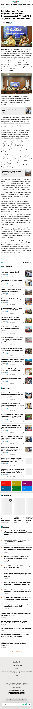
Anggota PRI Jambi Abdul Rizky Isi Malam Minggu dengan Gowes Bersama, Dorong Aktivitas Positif (17, 583)
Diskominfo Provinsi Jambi (7, 256)
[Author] (3, 23)
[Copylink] (26, 704)
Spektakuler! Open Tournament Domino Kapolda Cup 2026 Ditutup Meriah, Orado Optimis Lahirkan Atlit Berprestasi (18, 549)
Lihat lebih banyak (15, 651)
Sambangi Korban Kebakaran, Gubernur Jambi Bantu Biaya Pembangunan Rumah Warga (12, 350)
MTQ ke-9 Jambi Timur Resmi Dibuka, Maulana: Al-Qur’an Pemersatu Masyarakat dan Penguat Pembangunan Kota (17, 558)
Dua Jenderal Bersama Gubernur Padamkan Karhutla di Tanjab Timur (10, 318)
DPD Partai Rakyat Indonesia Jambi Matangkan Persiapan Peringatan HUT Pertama (16, 541)
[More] (23, 276)
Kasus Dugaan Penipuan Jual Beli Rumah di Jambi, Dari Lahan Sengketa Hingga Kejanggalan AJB (12, 339)
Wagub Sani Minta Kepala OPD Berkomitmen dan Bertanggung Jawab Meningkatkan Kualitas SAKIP (11, 449)
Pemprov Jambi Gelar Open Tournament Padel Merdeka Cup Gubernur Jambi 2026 (16, 614)
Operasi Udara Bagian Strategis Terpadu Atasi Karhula (12, 299)
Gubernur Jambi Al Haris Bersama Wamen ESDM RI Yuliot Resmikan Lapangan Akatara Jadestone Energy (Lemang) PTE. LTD (12, 470)
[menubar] (2, 1)
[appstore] (12, 693)
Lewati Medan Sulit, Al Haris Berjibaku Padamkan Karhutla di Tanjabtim (11, 309)
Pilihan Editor (6, 495)
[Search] (29, 1)
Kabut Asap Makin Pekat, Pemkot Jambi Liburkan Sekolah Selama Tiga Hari (12, 369)
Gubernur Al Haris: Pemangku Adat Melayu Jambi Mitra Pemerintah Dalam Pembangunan (11, 427)
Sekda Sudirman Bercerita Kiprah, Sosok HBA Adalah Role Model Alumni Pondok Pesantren (12, 438)
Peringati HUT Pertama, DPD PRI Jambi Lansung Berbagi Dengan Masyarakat (17, 566)
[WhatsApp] (23, 704)
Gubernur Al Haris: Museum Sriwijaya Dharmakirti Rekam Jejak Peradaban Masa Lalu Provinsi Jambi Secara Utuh (17, 575)
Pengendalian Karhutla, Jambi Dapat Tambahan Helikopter (11, 379)
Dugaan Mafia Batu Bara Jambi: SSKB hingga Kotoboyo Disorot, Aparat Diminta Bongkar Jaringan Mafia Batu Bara (18, 532)
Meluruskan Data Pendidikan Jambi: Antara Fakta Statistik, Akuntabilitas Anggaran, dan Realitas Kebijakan (14, 643)
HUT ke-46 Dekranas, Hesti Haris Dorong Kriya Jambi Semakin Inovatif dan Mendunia (12, 328)
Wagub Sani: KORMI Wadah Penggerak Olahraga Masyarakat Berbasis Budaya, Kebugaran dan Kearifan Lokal (12, 460)
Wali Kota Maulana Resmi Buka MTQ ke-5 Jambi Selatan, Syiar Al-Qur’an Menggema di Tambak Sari (17, 590)
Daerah (3, 8)
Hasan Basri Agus (18, 256)
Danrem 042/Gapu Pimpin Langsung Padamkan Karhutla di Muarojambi (11, 172)
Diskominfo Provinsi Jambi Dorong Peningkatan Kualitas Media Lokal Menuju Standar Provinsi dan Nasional (12, 405)
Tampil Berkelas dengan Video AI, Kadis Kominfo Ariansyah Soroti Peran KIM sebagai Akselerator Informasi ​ (12, 416)
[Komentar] (8, 704)
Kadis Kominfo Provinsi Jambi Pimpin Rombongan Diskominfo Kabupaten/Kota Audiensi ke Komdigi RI (12, 394)
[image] (28, 273)
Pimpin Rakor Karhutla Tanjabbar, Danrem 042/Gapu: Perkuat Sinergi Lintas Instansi (12, 360)
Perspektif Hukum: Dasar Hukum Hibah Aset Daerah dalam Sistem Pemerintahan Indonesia (15, 635)
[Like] (3, 704)
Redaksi (8, 22)
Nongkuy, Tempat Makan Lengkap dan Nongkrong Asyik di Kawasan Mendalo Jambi (17, 605)
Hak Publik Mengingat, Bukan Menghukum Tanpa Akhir (16, 628)
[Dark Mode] (31, 1)
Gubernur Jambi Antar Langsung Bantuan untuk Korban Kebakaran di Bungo (12, 271)
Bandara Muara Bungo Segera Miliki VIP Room (12, 109)
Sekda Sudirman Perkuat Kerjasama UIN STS (7, 259)
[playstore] (20, 693)
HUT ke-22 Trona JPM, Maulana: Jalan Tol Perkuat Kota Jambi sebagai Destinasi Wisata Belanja (17, 598)
